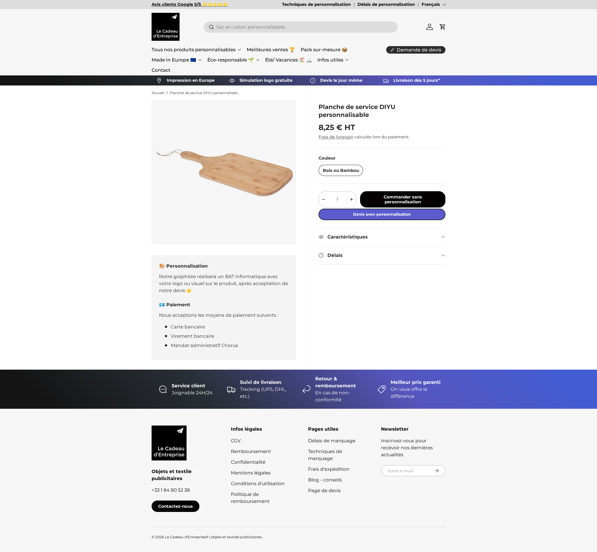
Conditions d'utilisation (258, 483)
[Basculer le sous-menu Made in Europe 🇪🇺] (200, 60)
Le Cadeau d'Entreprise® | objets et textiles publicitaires (213, 537)
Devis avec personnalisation (382, 214)
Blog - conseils (325, 480)
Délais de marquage (331, 440)
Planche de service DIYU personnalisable (205, 93)
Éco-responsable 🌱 (230, 60)
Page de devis (324, 490)
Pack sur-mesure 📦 (324, 49)
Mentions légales (251, 473)
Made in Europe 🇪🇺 (174, 60)
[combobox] (300, 27)
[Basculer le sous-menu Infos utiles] (347, 60)
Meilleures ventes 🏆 (271, 49)
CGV (236, 440)
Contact (161, 70)
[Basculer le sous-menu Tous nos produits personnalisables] (239, 49)
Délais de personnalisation (386, 4)
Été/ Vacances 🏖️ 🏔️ (288, 60)
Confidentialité (248, 462)
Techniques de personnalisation (316, 4)
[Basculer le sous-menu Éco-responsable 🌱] (257, 60)
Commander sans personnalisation (403, 199)
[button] (442, 27)
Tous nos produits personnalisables (194, 49)
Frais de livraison (336, 136)
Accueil (158, 93)
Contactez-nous (175, 506)
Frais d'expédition (329, 469)
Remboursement (251, 451)
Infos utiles (330, 60)
